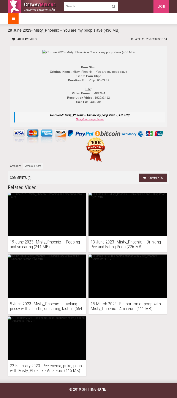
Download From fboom (90, 119)
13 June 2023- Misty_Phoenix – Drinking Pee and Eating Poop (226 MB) (126, 244)
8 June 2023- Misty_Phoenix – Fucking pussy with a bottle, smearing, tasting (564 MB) (46, 306)
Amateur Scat (33, 166)
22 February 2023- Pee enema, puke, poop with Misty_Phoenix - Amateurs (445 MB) (46, 368)
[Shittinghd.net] (34, 6)
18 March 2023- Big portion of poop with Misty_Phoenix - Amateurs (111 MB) (126, 306)
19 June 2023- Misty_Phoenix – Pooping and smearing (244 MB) (45, 244)
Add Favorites (27, 39)
